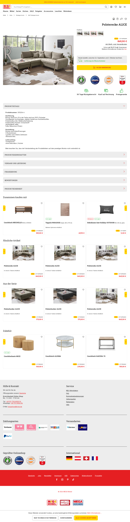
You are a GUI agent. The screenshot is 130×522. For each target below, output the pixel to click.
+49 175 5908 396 (17, 403)
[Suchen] (106, 7)
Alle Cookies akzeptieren (86, 518)
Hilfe (67, 405)
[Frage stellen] (117, 19)
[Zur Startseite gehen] (7, 7)
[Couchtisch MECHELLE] (23, 209)
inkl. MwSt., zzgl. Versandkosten (116, 44)
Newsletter (47, 476)
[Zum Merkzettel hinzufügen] (126, 19)
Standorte (22, 393)
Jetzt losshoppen (80, 2)
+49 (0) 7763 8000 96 (13, 401)
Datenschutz (74, 476)
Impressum (58, 476)
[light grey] (87, 33)
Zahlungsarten (71, 399)
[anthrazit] (80, 33)
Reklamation (70, 402)
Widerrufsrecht (87, 476)
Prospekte (98, 476)
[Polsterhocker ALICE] (23, 295)
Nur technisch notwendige (45, 518)
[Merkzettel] (116, 7)
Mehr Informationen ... (94, 513)
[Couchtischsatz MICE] (23, 343)
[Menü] (124, 7)
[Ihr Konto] (111, 7)
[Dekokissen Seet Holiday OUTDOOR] (106, 209)
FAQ (67, 393)
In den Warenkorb (103, 67)
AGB (66, 476)
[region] (38, 60)
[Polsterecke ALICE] (38, 60)
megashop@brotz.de (15, 406)
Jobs (39, 476)
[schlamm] (101, 33)
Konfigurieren (66, 518)
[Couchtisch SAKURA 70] (106, 343)
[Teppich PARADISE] (65, 209)
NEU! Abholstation (72, 390)
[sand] (94, 33)
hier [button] (125, 49)
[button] (86, 92)
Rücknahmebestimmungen (75, 396)
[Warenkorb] (120, 7)
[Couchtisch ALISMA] (65, 343)
